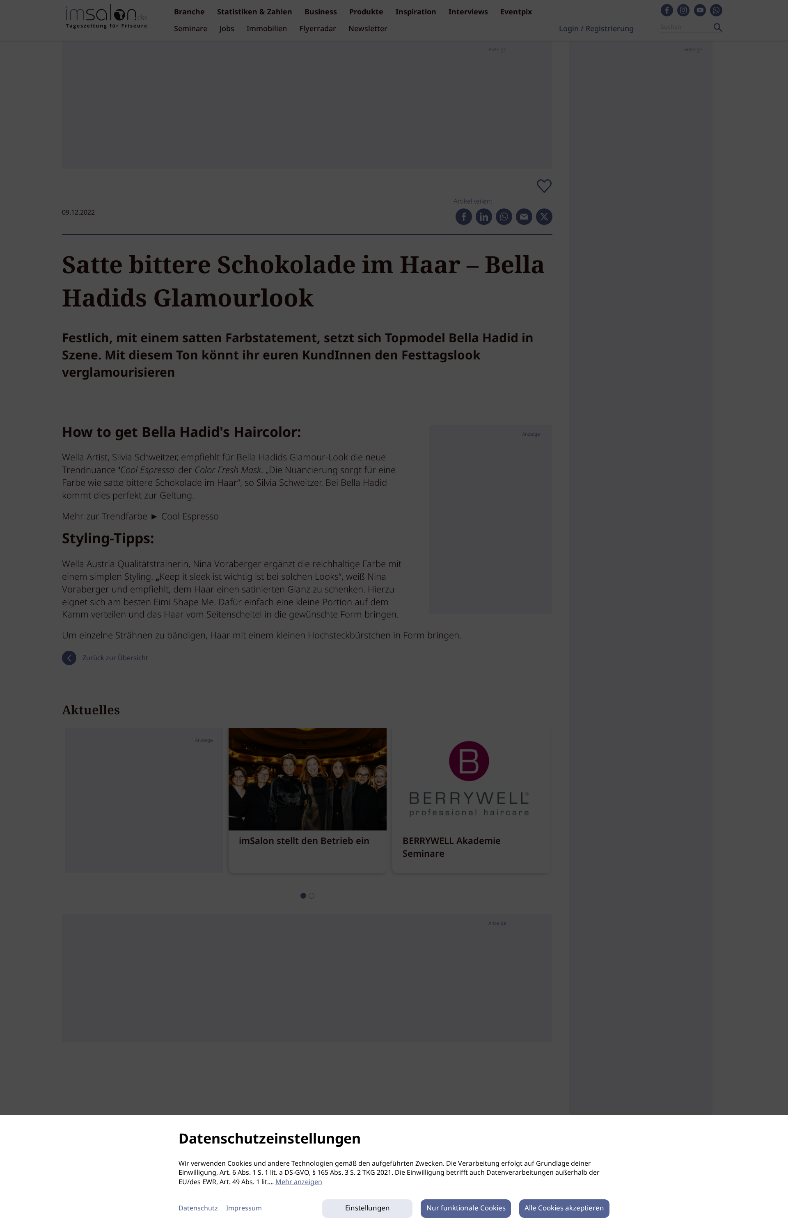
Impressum (244, 1208)
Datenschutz (198, 1208)
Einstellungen (367, 1208)
